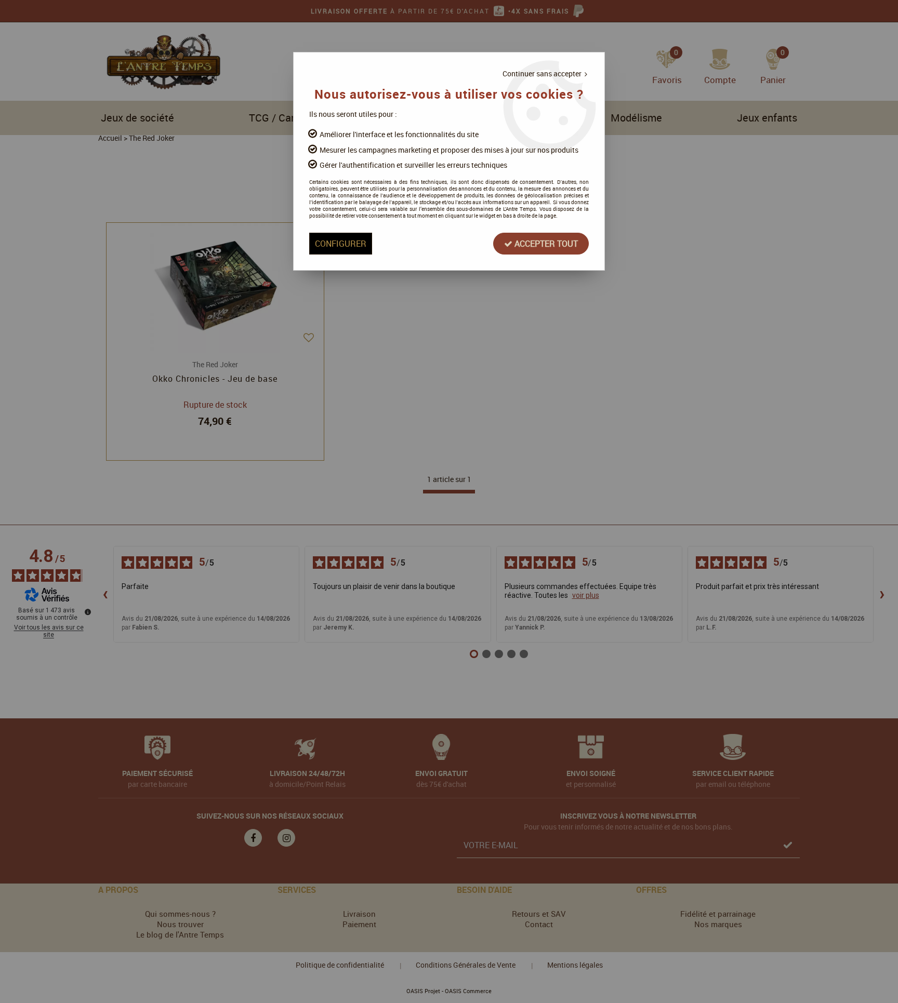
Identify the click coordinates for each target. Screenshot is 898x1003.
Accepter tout (545, 243)
